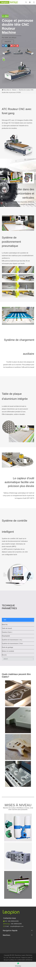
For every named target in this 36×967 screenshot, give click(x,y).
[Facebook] (3, 46)
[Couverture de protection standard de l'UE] (18, 885)
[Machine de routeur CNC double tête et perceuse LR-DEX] (7, 52)
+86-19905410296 (16, 923)
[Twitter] (9, 46)
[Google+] (14, 46)
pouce (6, 659)
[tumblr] (17, 46)
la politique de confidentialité (16, 960)
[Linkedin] (6, 46)
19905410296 (13, 921)
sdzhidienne (28, 960)
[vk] (12, 46)
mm (5, 620)
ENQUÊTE (8, 41)
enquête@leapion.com (16, 926)
